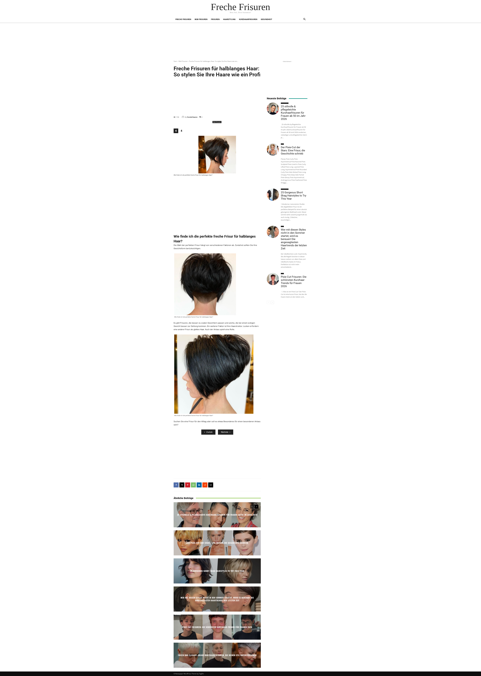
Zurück (209, 432)
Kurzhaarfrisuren (248, 19)
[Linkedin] (199, 484)
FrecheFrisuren (192, 117)
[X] (181, 484)
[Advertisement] (240, 42)
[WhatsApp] (193, 484)
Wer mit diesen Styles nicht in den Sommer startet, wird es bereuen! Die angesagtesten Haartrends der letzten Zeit (217, 599)
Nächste (224, 432)
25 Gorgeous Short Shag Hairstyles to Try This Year (217, 570)
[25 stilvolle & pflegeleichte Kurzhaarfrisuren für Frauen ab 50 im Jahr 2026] (273, 109)
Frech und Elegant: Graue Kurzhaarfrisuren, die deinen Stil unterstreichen (217, 655)
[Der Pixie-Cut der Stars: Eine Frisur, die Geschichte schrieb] (273, 149)
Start (175, 61)
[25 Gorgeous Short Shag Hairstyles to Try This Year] (273, 195)
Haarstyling (229, 19)
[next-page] (256, 507)
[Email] (210, 484)
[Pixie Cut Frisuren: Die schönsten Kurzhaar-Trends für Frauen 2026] (273, 279)
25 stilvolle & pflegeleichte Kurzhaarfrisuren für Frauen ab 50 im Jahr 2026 (217, 514)
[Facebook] (176, 484)
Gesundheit (266, 19)
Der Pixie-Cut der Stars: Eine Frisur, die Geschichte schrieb (217, 542)
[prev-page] (252, 507)
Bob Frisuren (201, 19)
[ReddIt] (204, 484)
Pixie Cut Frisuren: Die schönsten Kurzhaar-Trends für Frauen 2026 (217, 627)
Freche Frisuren (183, 19)
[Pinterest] (187, 484)
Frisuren (215, 19)
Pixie (282, 144)
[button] (304, 19)
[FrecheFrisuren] (183, 117)
